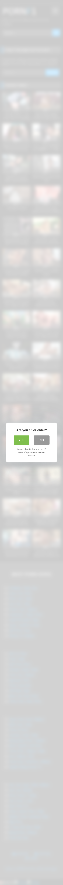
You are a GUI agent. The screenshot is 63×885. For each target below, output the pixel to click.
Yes (21, 440)
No (42, 440)
